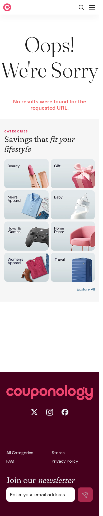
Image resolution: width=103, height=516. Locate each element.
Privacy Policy (65, 461)
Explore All (86, 289)
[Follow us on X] (34, 412)
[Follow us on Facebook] (65, 412)
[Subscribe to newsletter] (85, 494)
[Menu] (92, 7)
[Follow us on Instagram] (49, 412)
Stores (58, 453)
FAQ (10, 461)
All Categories (19, 453)
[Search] (81, 7)
